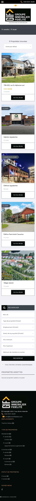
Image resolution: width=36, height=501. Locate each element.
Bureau (6, 455)
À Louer (5, 443)
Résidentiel (5, 434)
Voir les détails (18, 97)
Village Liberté (9, 283)
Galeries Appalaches (11, 137)
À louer (4, 476)
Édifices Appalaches (11, 186)
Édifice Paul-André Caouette (14, 234)
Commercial (6, 449)
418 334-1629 (28, 2)
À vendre (6, 437)
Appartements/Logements (13, 446)
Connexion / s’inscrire (8, 497)
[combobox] (18, 46)
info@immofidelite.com (25, 6)
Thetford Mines (7, 423)
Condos (7, 439)
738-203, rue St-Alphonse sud (14, 85)
